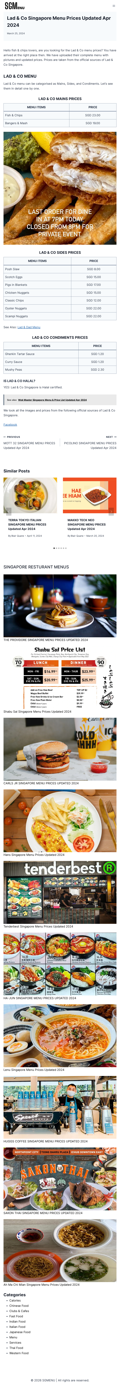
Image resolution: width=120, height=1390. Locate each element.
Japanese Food (19, 1332)
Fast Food (16, 1316)
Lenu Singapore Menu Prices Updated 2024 (34, 1070)
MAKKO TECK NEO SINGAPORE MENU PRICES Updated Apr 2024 (87, 524)
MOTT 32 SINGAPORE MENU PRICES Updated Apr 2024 (29, 442)
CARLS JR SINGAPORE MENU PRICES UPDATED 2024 (41, 783)
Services (15, 1342)
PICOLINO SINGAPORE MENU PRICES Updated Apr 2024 (90, 442)
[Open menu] (113, 6)
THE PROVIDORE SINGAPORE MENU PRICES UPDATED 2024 (46, 640)
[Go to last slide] (8, 512)
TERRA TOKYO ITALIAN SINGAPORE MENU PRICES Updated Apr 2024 (27, 524)
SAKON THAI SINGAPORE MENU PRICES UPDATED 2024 (43, 1213)
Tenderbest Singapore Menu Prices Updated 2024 (38, 926)
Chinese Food (19, 1306)
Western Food (19, 1353)
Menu (13, 1337)
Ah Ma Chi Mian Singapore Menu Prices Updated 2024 (42, 1284)
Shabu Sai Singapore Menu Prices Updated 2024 (37, 711)
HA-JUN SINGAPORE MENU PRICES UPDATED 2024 (40, 998)
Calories (15, 1300)
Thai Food (16, 1348)
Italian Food (17, 1327)
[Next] (111, 512)
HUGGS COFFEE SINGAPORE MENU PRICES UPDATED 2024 (46, 1141)
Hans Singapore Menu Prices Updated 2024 (34, 855)
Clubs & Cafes (19, 1311)
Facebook (10, 424)
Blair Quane (17, 535)
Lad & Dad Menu (29, 327)
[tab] (54, 548)
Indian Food (17, 1321)
